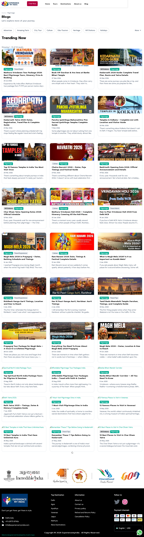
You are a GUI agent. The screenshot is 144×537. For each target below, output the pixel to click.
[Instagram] (125, 502)
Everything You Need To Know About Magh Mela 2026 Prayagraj (69, 347)
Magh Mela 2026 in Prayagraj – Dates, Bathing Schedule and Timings (22, 258)
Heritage (76, 30)
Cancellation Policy (82, 516)
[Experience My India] (10, 4)
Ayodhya (54, 508)
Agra (53, 504)
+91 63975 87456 (12, 521)
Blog (86, 4)
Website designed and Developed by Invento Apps (18, 535)
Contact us (79, 504)
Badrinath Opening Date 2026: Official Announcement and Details (118, 168)
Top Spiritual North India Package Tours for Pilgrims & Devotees (23, 377)
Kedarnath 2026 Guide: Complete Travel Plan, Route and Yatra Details (119, 73)
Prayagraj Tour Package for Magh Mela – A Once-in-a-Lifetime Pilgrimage (23, 347)
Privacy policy (80, 508)
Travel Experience (20, 253)
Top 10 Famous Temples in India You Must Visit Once (23, 168)
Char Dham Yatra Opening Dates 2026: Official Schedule (23, 213)
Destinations (66, 4)
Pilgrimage (8, 69)
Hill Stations (90, 30)
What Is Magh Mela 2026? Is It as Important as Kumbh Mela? (115, 258)
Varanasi (54, 512)
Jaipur (53, 516)
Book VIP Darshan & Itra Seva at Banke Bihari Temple (70, 73)
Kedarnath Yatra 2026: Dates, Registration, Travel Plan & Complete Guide (21, 122)
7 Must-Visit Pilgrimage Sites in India (70, 405)
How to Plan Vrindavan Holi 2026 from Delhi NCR (118, 213)
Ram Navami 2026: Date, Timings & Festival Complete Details (69, 258)
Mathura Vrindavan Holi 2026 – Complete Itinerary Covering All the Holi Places (72, 213)
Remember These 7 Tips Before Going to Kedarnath (71, 436)
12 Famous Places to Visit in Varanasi (117, 405)
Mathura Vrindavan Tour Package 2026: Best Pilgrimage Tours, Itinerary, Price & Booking (23, 75)
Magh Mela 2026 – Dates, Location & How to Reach (120, 347)
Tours (55, 4)
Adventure (8, 30)
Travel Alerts (114, 208)
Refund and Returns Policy (85, 512)
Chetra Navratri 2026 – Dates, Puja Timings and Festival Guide (69, 168)
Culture (50, 30)
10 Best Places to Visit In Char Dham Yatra (117, 436)
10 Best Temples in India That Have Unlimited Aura (20, 436)
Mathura (54, 521)
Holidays (103, 30)
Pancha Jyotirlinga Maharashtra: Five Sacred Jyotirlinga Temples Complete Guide (70, 122)
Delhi (53, 500)
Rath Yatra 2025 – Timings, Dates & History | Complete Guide (21, 406)
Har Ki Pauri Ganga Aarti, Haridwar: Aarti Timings (72, 302)
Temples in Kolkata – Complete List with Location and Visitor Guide (119, 121)
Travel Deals (18, 69)
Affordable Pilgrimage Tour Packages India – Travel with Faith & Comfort (70, 377)
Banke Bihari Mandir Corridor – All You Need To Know (118, 377)
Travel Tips (114, 298)
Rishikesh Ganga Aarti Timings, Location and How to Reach (23, 302)
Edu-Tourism (63, 30)
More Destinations (58, 525)
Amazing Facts (23, 30)
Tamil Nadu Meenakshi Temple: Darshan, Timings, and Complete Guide (119, 302)
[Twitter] (117, 502)
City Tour (38, 30)
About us (77, 4)
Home (47, 4)
